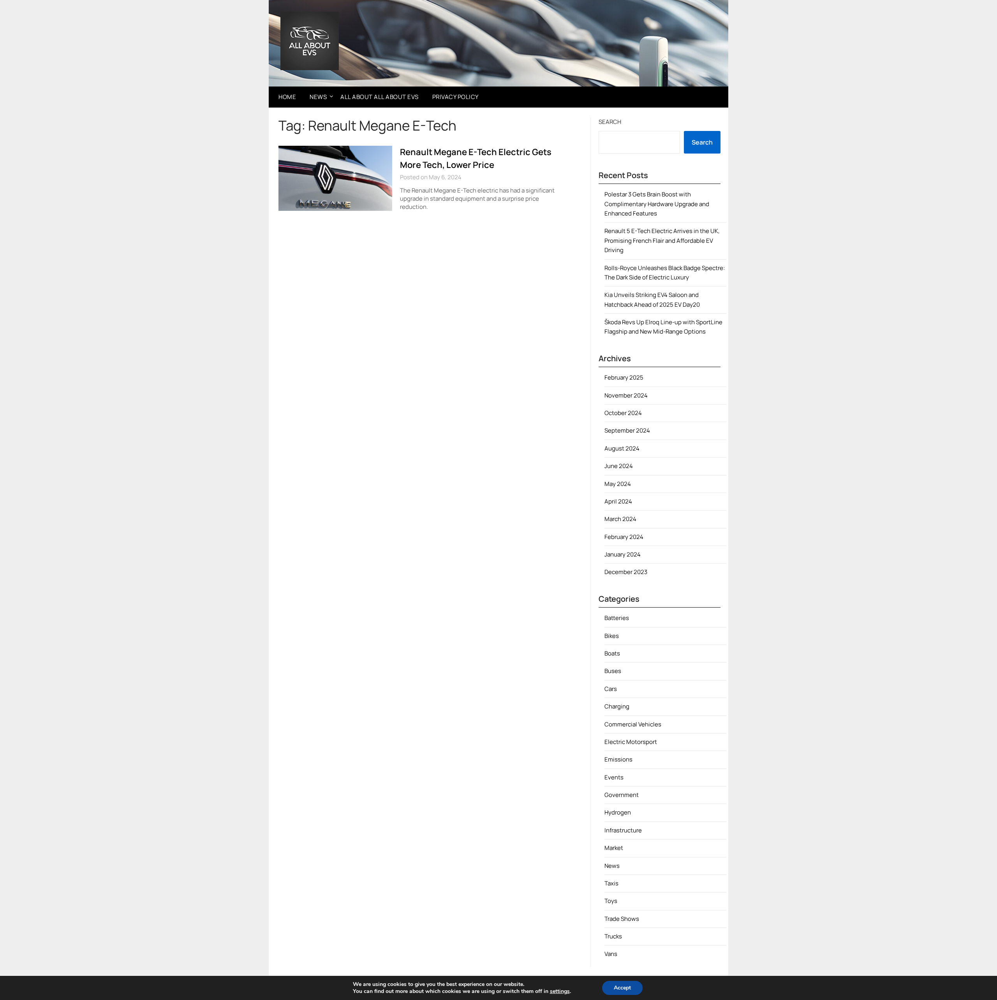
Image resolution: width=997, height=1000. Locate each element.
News (318, 97)
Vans (610, 954)
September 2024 (627, 430)
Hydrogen (617, 812)
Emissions (618, 759)
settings (560, 991)
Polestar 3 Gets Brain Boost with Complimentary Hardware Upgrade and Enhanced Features (656, 203)
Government (621, 795)
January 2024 (622, 554)
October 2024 (623, 413)
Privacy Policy (455, 97)
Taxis (611, 883)
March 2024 (620, 519)
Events (614, 777)
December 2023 (625, 572)
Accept (622, 987)
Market (613, 848)
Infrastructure (623, 830)
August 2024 (621, 448)
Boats (612, 653)
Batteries (616, 618)
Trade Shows (621, 919)
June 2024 (618, 466)
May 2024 (617, 484)
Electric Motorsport (630, 742)
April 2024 (618, 501)
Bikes (611, 636)
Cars (610, 689)
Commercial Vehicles (632, 724)
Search (610, 122)
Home (287, 97)
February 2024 (623, 537)
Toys (610, 901)
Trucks (613, 936)
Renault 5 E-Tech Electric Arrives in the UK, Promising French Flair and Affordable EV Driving (662, 240)
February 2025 (623, 377)
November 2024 (626, 395)
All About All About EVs (379, 97)
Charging (616, 706)
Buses (612, 671)
